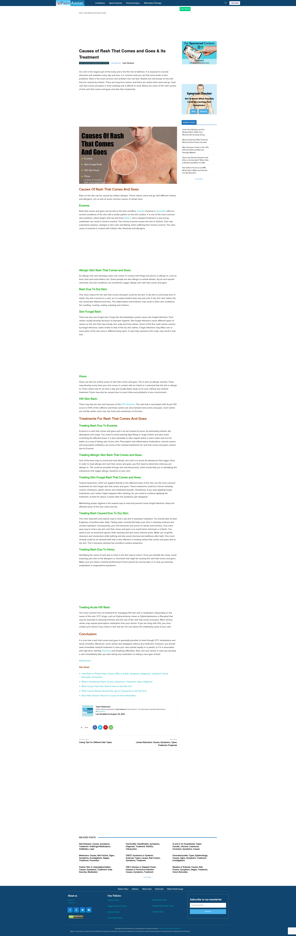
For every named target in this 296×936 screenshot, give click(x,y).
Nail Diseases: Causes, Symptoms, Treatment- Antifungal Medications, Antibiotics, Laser (95, 846)
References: (85, 661)
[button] (226, 3)
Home (81, 13)
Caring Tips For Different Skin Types (95, 742)
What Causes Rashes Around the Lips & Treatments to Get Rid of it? (114, 691)
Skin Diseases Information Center (95, 13)
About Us (71, 900)
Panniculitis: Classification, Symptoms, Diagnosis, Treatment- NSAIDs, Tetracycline (143, 846)
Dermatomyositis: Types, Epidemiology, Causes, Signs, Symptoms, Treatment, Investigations (190, 858)
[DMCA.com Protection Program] (75, 918)
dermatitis (161, 211)
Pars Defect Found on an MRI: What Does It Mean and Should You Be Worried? (194, 170)
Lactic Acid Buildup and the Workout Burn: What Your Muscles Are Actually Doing (193, 132)
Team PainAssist (128, 63)
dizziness (106, 651)
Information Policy (115, 918)
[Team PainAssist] (87, 710)
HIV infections (128, 404)
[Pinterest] (105, 727)
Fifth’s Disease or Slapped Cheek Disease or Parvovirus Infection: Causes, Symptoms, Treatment (141, 869)
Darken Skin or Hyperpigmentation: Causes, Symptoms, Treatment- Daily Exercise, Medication (95, 869)
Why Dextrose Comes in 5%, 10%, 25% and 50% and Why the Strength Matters (195, 150)
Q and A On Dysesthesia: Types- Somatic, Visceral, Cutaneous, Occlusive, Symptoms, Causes (187, 846)
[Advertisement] (128, 31)
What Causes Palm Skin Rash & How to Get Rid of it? (107, 686)
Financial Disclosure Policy (163, 906)
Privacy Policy (113, 900)
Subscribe (208, 911)
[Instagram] (76, 909)
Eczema (141, 211)
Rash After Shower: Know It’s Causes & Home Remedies (109, 696)
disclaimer (101, 711)
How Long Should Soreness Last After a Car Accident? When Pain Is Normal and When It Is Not (195, 160)
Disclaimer (170, 928)
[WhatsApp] (111, 727)
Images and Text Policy (117, 906)
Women (203, 111)
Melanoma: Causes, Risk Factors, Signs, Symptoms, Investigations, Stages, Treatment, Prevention (97, 858)
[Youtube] (88, 909)
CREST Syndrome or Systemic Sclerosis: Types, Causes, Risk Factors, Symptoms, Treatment (143, 858)
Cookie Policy (157, 912)
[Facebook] (95, 727)
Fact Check (185, 9)
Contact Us (72, 903)
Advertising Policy (159, 900)
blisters (127, 218)
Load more (198, 179)
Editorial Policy (114, 912)
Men (194, 111)
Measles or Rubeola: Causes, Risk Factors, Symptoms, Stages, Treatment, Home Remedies (190, 869)
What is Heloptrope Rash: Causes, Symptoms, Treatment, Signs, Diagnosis (117, 682)
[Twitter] (100, 727)
